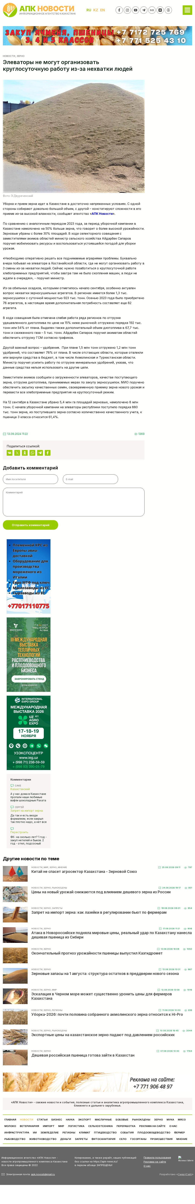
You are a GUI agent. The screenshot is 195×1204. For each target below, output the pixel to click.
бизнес (56, 1119)
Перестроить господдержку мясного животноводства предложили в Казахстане (27, 832)
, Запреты (56, 908)
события (127, 1132)
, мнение (62, 867)
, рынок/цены (59, 887)
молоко (10, 1126)
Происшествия (161, 1138)
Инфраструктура (16, 1132)
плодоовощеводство (153, 1132)
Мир (61, 1126)
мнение (181, 1138)
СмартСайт (185, 1174)
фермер (179, 1132)
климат (84, 1132)
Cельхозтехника (100, 1126)
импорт (48, 1126)
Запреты (81, 1138)
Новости (9, 55)
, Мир (45, 867)
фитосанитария (103, 1138)
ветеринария (29, 1126)
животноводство (42, 1138)
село (122, 1138)
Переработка (126, 1126)
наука (70, 1119)
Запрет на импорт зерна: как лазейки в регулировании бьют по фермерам (26, 810)
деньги (65, 1138)
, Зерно (20, 55)
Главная (10, 1119)
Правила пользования (157, 1157)
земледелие (50, 1132)
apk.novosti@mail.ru (43, 1174)
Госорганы (138, 1138)
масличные (103, 1119)
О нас (147, 1165)
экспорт (84, 1119)
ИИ (35, 1132)
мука (170, 1119)
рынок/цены (141, 1119)
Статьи (42, 1119)
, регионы (56, 1010)
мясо (182, 1119)
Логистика (76, 1126)
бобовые (122, 1119)
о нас (173, 1126)
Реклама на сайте (152, 1126)
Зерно (158, 1119)
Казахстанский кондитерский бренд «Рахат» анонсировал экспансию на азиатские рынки (26, 789)
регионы (68, 1132)
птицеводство (105, 1132)
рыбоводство (14, 1138)
